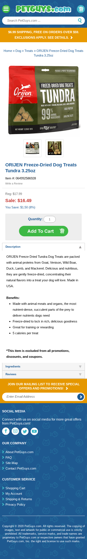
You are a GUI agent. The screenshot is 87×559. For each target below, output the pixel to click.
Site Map (11, 463)
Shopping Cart (15, 488)
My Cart (81, 9)
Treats (28, 51)
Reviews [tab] (10, 374)
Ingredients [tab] (12, 366)
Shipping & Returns (18, 499)
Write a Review (14, 183)
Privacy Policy (15, 504)
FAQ (8, 457)
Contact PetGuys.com (20, 468)
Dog (18, 51)
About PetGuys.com (19, 452)
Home (8, 51)
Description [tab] (12, 246)
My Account (13, 493)
